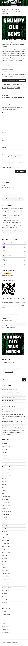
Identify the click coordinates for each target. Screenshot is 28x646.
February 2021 (5, 537)
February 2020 (6, 573)
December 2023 (6, 467)
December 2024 (6, 446)
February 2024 (6, 461)
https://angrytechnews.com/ (9, 217)
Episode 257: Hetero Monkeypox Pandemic (13, 398)
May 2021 (4, 529)
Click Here (4, 362)
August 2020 (5, 555)
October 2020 (5, 549)
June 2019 (4, 596)
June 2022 (4, 520)
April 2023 (5, 490)
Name (4, 132)
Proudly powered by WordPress (9, 642)
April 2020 (5, 567)
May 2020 (4, 564)
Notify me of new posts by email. (10, 167)
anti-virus (7, 97)
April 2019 (4, 602)
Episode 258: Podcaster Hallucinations (12, 395)
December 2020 (6, 543)
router (14, 98)
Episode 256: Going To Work (9, 401)
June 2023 (4, 484)
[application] (14, 80)
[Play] (4, 80)
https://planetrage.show (11, 227)
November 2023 (6, 469)
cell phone (14, 97)
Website (4, 147)
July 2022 (4, 517)
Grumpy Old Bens (12, 2)
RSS (19, 88)
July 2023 (4, 481)
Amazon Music (20, 86)
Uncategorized (6, 614)
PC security (7, 98)
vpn (24, 98)
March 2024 (5, 458)
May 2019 (4, 599)
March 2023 (5, 493)
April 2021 (4, 532)
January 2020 (5, 576)
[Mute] (20, 80)
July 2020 (4, 558)
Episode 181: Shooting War (17, 423)
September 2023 (6, 475)
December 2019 (6, 579)
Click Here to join (9, 372)
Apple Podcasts (12, 86)
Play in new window (12, 84)
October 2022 (5, 508)
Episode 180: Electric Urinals (18, 427)
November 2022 (6, 505)
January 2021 (5, 540)
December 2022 (6, 502)
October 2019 (5, 585)
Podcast (6, 95)
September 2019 (6, 588)
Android (4, 88)
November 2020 (6, 546)
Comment (5, 112)
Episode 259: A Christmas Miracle (10, 392)
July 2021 (4, 523)
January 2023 (5, 499)
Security (19, 98)
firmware (21, 97)
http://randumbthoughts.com (9, 232)
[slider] (23, 80)
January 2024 (5, 464)
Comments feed (6, 629)
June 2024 (4, 449)
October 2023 (5, 472)
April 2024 (5, 455)
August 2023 (5, 478)
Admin (17, 9)
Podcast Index (10, 88)
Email (16, 88)
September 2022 (6, 511)
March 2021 (5, 534)
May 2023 (4, 487)
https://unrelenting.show (15, 222)
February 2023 (6, 496)
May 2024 (4, 452)
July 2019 (4, 594)
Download (19, 84)
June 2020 (4, 561)
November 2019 (6, 582)
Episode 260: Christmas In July (10, 389)
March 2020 (5, 570)
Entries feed (5, 626)
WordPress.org (6, 632)
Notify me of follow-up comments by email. (13, 162)
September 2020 (6, 552)
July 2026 (4, 443)
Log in (3, 623)
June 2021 (4, 526)
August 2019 (5, 591)
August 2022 (5, 514)
